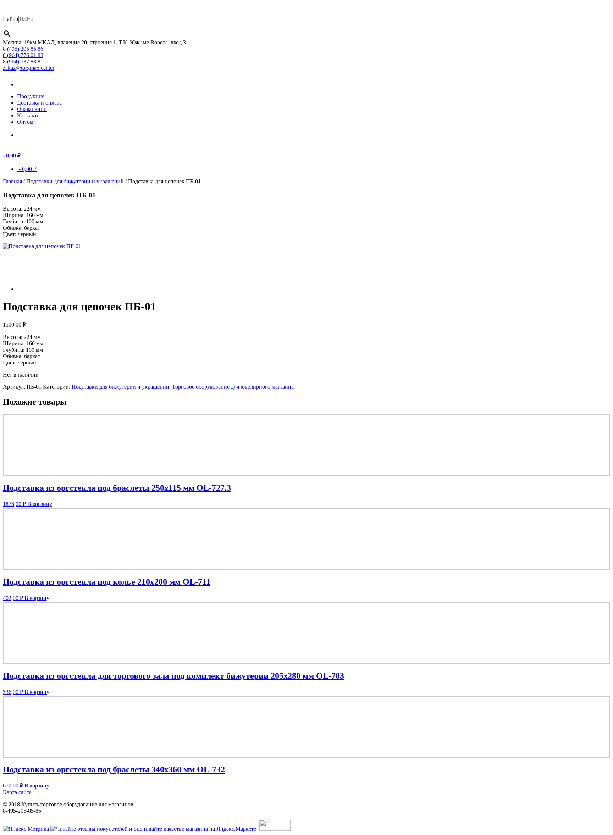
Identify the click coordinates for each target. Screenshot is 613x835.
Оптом (25, 122)
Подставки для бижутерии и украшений (75, 181)
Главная (12, 181)
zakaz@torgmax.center (28, 68)
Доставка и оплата (39, 103)
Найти (10, 19)
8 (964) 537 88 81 (23, 62)
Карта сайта (17, 792)
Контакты (29, 115)
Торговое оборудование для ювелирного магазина (233, 387)
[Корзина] (27, 135)
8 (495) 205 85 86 (23, 49)
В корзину (39, 504)
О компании (32, 109)
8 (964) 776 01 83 (23, 55)
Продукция (30, 96)
